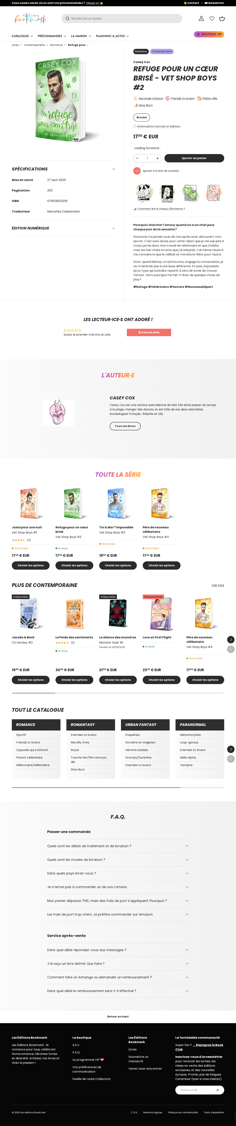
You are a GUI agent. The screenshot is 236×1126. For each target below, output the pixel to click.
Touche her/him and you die (88, 759)
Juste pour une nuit (27, 527)
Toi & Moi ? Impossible (116, 527)
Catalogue (20, 36)
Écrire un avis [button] (149, 332)
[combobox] (121, 18)
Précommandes (50, 36)
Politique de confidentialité (183, 1112)
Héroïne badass (136, 750)
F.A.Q (76, 1052)
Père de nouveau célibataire (156, 529)
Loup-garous (189, 742)
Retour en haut (118, 1016)
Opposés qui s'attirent (32, 750)
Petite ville (209, 98)
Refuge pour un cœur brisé (71, 529)
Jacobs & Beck (23, 637)
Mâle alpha (188, 757)
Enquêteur (132, 735)
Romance (56, 45)
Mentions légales (152, 1112)
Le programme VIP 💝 (88, 1060)
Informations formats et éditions (158, 126)
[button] (222, 18)
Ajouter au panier (194, 158)
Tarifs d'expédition (214, 1112)
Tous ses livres (125, 426)
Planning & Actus (110, 36)
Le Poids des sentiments (74, 637)
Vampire (186, 765)
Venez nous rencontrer (145, 1068)
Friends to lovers (183, 98)
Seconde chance (151, 98)
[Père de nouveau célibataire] (162, 503)
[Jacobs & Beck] (31, 613)
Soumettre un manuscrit (138, 1059)
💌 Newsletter (214, 3)
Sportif (21, 735)
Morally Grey (80, 742)
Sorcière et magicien (140, 742)
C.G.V (134, 1112)
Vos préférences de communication (86, 1069)
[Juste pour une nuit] (31, 503)
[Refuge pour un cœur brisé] (74, 503)
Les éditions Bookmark (33, 1112)
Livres (15, 45)
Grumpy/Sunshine (138, 757)
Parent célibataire (29, 757)
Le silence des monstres (117, 637)
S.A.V (75, 1045)
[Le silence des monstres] (118, 613)
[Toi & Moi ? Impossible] (118, 503)
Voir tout (218, 585)
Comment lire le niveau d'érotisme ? (161, 209)
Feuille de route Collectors (91, 1079)
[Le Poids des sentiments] (74, 613)
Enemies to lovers (83, 735)
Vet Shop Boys (189, 78)
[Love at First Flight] (162, 613)
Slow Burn (146, 105)
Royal (75, 750)
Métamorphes (190, 735)
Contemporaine (34, 45)
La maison (79, 36)
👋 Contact (191, 3)
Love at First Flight (157, 637)
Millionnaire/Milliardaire (33, 765)
